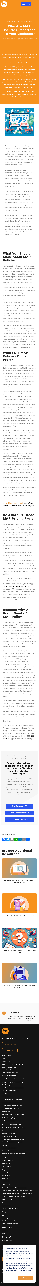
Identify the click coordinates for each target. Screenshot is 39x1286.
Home (4, 38)
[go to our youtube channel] (6, 1237)
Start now (26, 4)
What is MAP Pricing (19, 97)
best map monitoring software (16, 586)
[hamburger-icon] (36, 4)
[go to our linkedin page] (3, 1237)
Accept (25, 1278)
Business (10, 38)
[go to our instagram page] (10, 1237)
